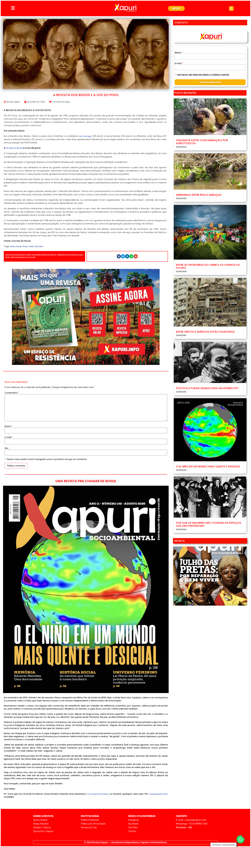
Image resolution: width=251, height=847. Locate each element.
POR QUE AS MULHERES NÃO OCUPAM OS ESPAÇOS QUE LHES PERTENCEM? (208, 524)
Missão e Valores (42, 827)
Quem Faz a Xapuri (43, 831)
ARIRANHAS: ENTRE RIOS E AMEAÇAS (199, 195)
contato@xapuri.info (158, 794)
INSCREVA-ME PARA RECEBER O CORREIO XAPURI (203, 74)
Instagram (133, 819)
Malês (31, 246)
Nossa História (41, 823)
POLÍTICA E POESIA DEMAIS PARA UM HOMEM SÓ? (207, 388)
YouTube (133, 827)
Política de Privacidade (93, 823)
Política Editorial (90, 819)
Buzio (25, 246)
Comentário (12, 393)
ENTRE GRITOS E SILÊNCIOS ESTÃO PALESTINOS (205, 332)
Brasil (18, 246)
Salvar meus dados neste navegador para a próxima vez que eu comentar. (47, 459)
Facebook (133, 823)
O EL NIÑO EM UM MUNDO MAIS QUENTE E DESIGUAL (208, 466)
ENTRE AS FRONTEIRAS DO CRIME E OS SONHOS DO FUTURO (208, 266)
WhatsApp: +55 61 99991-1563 (191, 823)
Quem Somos (40, 819)
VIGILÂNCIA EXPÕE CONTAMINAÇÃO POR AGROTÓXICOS (202, 141)
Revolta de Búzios (14, 148)
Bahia (12, 246)
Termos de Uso (89, 827)
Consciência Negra (61, 101)
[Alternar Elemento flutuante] (240, 839)
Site (6, 448)
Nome (8, 426)
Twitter (132, 831)
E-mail (9, 437)
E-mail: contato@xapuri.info (191, 819)
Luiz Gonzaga (84, 136)
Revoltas (39, 246)
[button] (231, 8)
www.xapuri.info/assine (98, 794)
